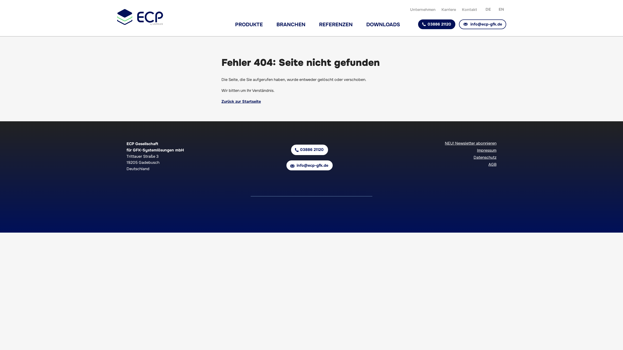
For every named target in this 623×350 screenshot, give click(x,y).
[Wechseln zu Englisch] (501, 9)
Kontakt (469, 9)
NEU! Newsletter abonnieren (470, 143)
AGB (492, 164)
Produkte (249, 24)
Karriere (448, 9)
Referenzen (336, 24)
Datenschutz (485, 157)
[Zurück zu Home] (140, 24)
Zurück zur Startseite (241, 101)
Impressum (486, 150)
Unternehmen (423, 9)
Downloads (383, 24)
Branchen (290, 24)
